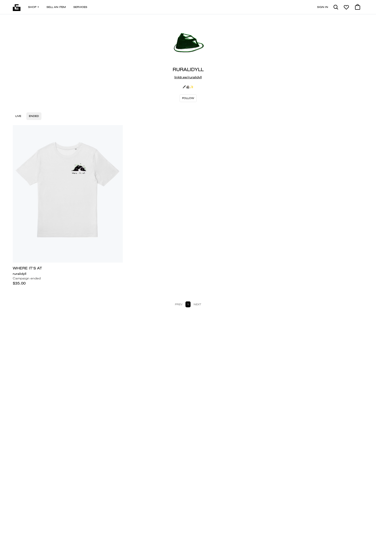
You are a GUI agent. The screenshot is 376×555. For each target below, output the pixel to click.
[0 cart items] (357, 7)
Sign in (322, 7)
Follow (188, 98)
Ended (34, 116)
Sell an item (56, 7)
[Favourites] (346, 7)
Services (80, 7)
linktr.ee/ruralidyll (188, 77)
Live (18, 116)
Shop (32, 7)
